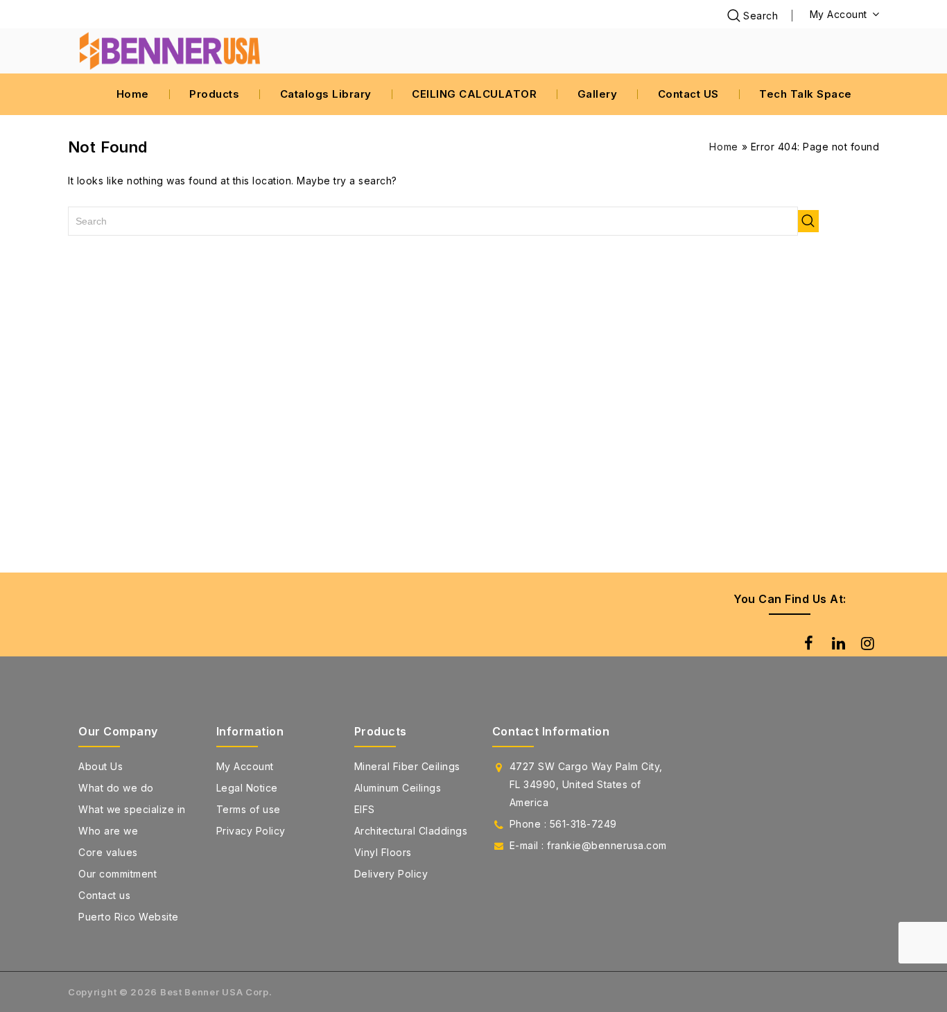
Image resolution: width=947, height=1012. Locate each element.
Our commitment (117, 874)
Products (214, 94)
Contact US (688, 94)
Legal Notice (247, 788)
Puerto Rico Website (128, 917)
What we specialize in (132, 809)
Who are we (108, 831)
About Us (100, 766)
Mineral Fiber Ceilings (407, 766)
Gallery (597, 94)
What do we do (116, 788)
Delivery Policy (391, 874)
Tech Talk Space (805, 94)
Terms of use (248, 809)
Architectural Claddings (411, 831)
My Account (245, 766)
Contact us (104, 895)
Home (132, 94)
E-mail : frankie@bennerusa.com (588, 845)
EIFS (364, 809)
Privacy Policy (251, 831)
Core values (108, 852)
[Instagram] (866, 643)
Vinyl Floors (383, 852)
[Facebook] (807, 643)
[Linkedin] (836, 643)
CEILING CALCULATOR (474, 94)
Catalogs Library (326, 94)
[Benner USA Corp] (172, 51)
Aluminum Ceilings (398, 788)
